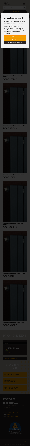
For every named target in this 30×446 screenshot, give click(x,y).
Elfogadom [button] (15, 36)
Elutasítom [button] (15, 39)
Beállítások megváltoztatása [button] (15, 42)
